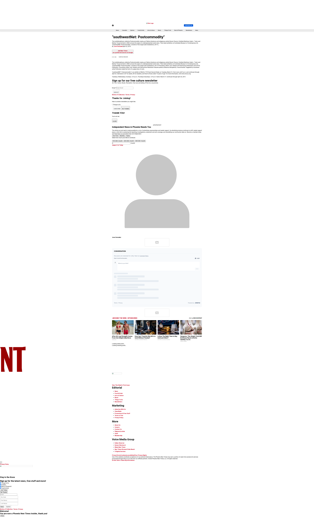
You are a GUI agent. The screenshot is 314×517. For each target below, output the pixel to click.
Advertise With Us (120, 409)
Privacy (132, 94)
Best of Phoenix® (6, 486)
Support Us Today (117, 145)
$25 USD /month (129, 141)
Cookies (123, 455)
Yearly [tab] (128, 136)
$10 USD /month (117, 141)
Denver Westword (120, 445)
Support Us (188, 25)
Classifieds (118, 411)
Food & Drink (141, 30)
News (117, 30)
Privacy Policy (119, 417)
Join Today (4, 490)
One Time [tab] (115, 136)
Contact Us (118, 429)
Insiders (3, 485)
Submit (8, 507)
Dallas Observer (119, 443)
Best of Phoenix (178, 30)
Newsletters (189, 30)
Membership (118, 435)
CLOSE (115, 121)
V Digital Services (120, 451)
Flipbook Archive (120, 431)
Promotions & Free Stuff (122, 413)
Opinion (132, 30)
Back (2, 507)
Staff (116, 433)
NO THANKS (125, 109)
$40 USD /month (140, 141)
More (196, 30)
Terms (127, 94)
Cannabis (124, 30)
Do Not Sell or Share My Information (123, 460)
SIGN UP (116, 92)
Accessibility (130, 455)
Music (159, 30)
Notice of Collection (118, 94)
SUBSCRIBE (117, 109)
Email (114, 88)
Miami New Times (120, 447)
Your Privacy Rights (141, 455)
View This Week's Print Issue (121, 385)
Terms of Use (119, 415)
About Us (117, 425)
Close (2, 516)
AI (134, 455)
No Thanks (4, 492)
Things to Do (5, 483)
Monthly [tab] (122, 136)
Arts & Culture (151, 30)
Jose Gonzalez (118, 46)
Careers (117, 427)
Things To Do (167, 30)
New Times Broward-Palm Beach (125, 449)
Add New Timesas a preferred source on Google (123, 51)
